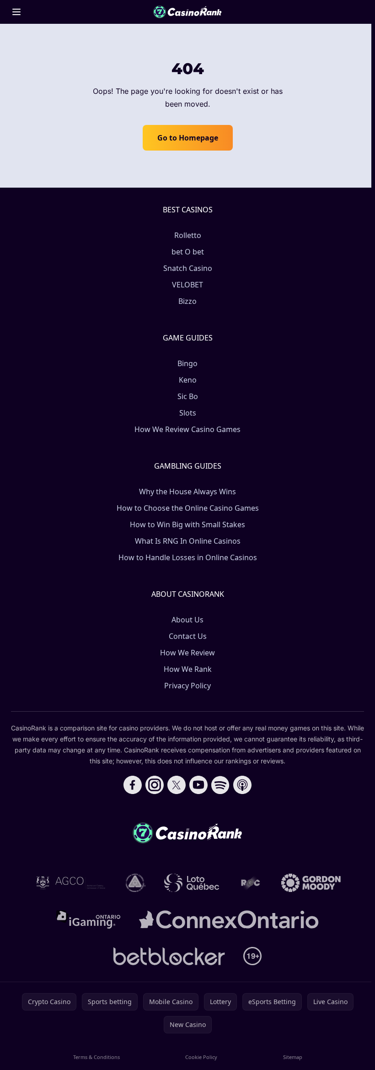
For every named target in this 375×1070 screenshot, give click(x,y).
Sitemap (292, 1057)
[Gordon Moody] (311, 883)
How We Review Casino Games (187, 429)
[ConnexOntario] (228, 919)
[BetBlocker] (169, 956)
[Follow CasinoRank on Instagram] (154, 785)
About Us (187, 620)
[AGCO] (70, 883)
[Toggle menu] (16, 12)
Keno (188, 380)
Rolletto (187, 235)
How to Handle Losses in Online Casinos (187, 557)
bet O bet (187, 252)
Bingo (187, 363)
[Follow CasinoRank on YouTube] (198, 785)
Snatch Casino (187, 268)
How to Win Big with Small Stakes (187, 524)
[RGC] (250, 883)
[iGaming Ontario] (88, 919)
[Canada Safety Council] (136, 883)
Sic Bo (187, 396)
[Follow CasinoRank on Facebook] (132, 785)
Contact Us (188, 636)
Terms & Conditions (96, 1057)
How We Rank (188, 669)
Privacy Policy (187, 686)
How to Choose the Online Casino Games (188, 508)
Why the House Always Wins (187, 491)
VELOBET (187, 285)
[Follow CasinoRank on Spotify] (220, 785)
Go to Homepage (187, 138)
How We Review (187, 653)
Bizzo (187, 301)
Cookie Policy (201, 1057)
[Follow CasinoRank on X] (176, 785)
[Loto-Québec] (192, 883)
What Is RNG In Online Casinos (188, 541)
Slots (187, 413)
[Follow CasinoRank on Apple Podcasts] (242, 785)
